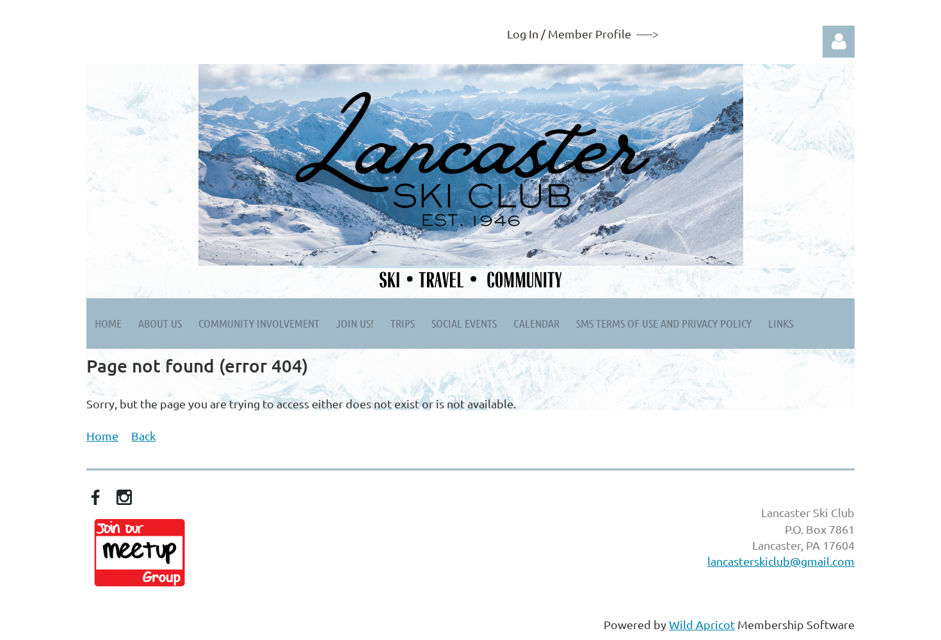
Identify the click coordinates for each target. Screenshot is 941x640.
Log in (839, 42)
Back (143, 435)
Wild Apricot (702, 624)
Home (102, 435)
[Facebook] (95, 497)
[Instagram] (124, 497)
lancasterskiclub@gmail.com (781, 561)
